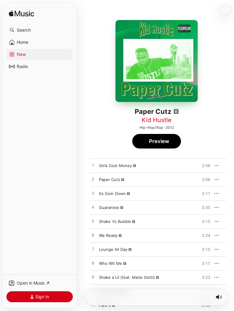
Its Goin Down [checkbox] (112, 193)
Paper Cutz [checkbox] (109, 179)
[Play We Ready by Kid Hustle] (93, 235)
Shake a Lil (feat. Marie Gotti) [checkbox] (127, 277)
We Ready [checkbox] (108, 235)
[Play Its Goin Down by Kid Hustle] (93, 193)
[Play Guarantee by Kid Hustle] (93, 207)
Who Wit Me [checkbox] (110, 263)
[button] (40, 30)
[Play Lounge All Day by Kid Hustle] (93, 249)
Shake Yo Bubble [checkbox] (115, 221)
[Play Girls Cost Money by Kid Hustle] (93, 165)
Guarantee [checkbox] (109, 207)
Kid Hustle (157, 120)
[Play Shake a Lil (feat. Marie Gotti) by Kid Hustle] (93, 277)
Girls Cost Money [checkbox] (115, 165)
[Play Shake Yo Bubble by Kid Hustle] (93, 221)
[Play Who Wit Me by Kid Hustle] (93, 263)
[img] (21, 13)
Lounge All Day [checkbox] (113, 249)
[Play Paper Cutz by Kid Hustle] (93, 179)
